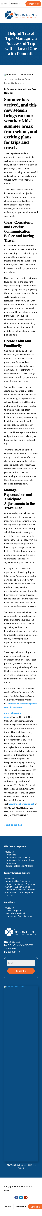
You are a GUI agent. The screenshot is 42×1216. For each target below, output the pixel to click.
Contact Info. (16, 4)
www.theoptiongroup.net (21, 803)
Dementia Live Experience (17, 881)
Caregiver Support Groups (17, 886)
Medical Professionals (15, 913)
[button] (6, 3)
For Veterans (11, 863)
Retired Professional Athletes (19, 865)
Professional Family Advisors (18, 916)
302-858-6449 (14, 951)
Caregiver (20, 83)
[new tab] (21, 986)
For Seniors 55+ (12, 854)
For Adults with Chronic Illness (19, 860)
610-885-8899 (27, 945)
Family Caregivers (13, 910)
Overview (9, 851)
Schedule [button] (31, 3)
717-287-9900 (13, 945)
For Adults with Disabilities (17, 857)
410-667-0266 (14, 941)
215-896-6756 (10, 948)
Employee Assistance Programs (20, 884)
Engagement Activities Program (20, 889)
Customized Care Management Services (19, 894)
